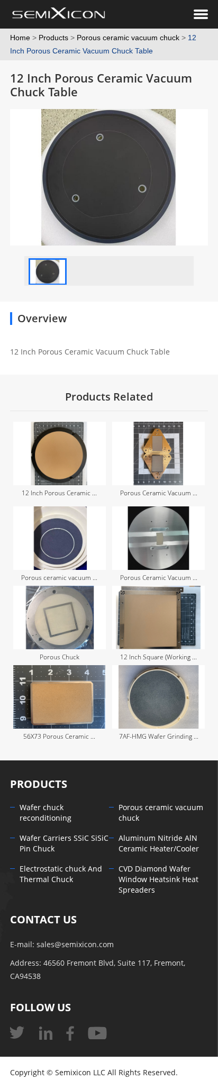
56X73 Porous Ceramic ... (59, 736)
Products (53, 37)
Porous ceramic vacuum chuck (128, 37)
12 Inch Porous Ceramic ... (59, 493)
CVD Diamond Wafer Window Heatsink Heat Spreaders (158, 880)
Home (20, 37)
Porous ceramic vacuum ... (59, 578)
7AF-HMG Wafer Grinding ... (158, 736)
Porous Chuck (59, 657)
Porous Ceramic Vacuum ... (158, 493)
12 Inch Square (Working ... (158, 657)
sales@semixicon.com (75, 944)
